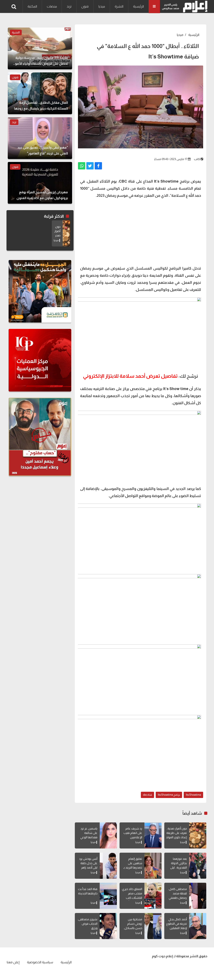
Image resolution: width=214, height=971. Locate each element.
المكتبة (32, 6)
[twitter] (90, 165)
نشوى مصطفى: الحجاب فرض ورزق (87, 924)
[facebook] (98, 165)
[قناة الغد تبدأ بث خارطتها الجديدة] (108, 896)
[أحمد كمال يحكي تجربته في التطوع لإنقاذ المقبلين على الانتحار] (197, 926)
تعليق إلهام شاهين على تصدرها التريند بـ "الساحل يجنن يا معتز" (132, 867)
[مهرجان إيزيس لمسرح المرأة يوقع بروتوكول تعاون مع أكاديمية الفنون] (40, 183)
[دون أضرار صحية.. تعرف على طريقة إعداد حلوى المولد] (197, 835)
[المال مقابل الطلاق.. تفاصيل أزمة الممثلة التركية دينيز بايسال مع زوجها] (40, 93)
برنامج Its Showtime (169, 794)
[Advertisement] (140, 231)
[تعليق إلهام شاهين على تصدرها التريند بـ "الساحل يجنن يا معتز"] (153, 866)
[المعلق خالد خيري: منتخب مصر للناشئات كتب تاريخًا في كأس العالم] (153, 896)
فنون (85, 6)
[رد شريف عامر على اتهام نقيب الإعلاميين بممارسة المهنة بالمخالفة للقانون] (153, 835)
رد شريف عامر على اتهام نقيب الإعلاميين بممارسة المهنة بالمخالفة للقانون (132, 837)
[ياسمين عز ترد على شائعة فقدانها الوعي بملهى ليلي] (108, 835)
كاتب (197, 159)
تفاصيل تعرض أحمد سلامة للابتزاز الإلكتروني (130, 376)
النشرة (119, 6)
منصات (52, 6)
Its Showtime (193, 794)
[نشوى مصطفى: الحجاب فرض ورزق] (108, 926)
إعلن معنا (13, 962)
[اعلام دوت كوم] (194, 6)
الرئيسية (138, 6)
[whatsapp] (81, 165)
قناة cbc (147, 794)
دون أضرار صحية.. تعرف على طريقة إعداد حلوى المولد (176, 833)
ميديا (101, 6)
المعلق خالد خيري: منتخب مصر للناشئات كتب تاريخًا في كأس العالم (131, 897)
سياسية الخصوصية (40, 962)
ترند (69, 6)
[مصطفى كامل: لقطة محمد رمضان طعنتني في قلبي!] (197, 896)
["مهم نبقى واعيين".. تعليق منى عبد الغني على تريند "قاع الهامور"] (40, 138)
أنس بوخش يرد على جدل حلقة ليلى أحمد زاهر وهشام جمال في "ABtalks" (87, 867)
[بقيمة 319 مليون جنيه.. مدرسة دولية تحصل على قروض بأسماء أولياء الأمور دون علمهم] (40, 48)
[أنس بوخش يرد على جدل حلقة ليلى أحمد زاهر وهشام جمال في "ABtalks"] (108, 866)
